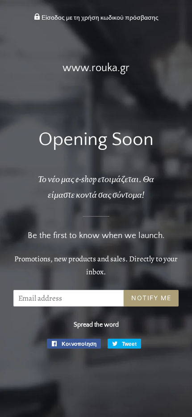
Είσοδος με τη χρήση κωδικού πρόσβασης (99, 17)
